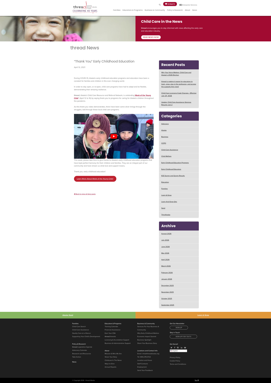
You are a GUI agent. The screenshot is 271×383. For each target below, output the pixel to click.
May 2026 (165, 253)
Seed (163, 208)
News (194, 10)
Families (116, 10)
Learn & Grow (166, 195)
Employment (142, 367)
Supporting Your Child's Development (86, 336)
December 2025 (167, 286)
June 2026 (165, 247)
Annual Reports (110, 367)
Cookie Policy (175, 361)
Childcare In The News (113, 360)
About (187, 10)
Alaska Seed (67, 315)
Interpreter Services (189, 5)
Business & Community (155, 10)
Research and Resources (81, 354)
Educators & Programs (133, 10)
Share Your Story (111, 357)
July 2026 (165, 240)
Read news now (151, 37)
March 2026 (166, 266)
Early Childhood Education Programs (175, 163)
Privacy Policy (175, 357)
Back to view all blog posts (85, 194)
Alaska (164, 130)
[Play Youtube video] (114, 136)
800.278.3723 (145, 357)
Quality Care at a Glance (81, 333)
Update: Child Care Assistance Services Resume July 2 (176, 103)
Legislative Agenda (82, 347)
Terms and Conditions (178, 364)
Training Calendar (111, 327)
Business (164, 137)
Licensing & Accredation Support (117, 340)
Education (165, 182)
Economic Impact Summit (146, 336)
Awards (110, 336)
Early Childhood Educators (171, 169)
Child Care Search (79, 327)
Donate (171, 4)
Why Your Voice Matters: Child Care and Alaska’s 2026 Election (176, 73)
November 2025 (167, 292)
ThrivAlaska (165, 215)
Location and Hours (144, 360)
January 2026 (166, 279)
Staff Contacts (142, 364)
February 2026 (167, 273)
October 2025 (166, 299)
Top (196, 380)
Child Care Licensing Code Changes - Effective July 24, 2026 (178, 94)
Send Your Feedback (145, 370)
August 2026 (166, 234)
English (175, 351)
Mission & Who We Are (113, 354)
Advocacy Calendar (79, 350)
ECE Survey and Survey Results (173, 176)
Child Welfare (166, 156)
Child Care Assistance (169, 150)
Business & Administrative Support (118, 343)
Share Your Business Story (147, 343)
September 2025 (167, 305)
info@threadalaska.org (150, 354)
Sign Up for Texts (183, 336)
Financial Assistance (112, 330)
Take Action (76, 357)
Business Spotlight (144, 340)
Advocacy (165, 124)
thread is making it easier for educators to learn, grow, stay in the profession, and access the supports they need (178, 84)
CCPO (163, 143)
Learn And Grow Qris (169, 202)
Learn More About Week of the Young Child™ (95, 179)
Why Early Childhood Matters (148, 333)
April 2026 (165, 260)
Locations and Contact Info (147, 351)
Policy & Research (175, 10)
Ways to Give (110, 364)
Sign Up (179, 327)
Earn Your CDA (110, 333)
